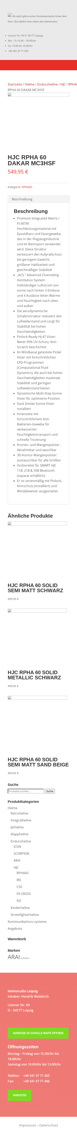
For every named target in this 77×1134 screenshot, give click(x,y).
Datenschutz (48, 1125)
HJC (63, 84)
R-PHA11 (25, 958)
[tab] (38, 199)
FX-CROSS (24, 894)
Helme (30, 84)
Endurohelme (47, 84)
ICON (17, 846)
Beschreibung (22, 199)
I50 (19, 900)
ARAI (17, 860)
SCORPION (21, 853)
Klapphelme (19, 834)
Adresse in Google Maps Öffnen (38, 1033)
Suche (49, 791)
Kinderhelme (20, 908)
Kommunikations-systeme (27, 921)
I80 (19, 880)
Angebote (15, 928)
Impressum (27, 1125)
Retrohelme (19, 813)
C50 (19, 887)
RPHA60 (27, 187)
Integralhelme (21, 820)
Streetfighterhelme (25, 915)
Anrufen (19, 1095)
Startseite (15, 84)
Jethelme (17, 827)
